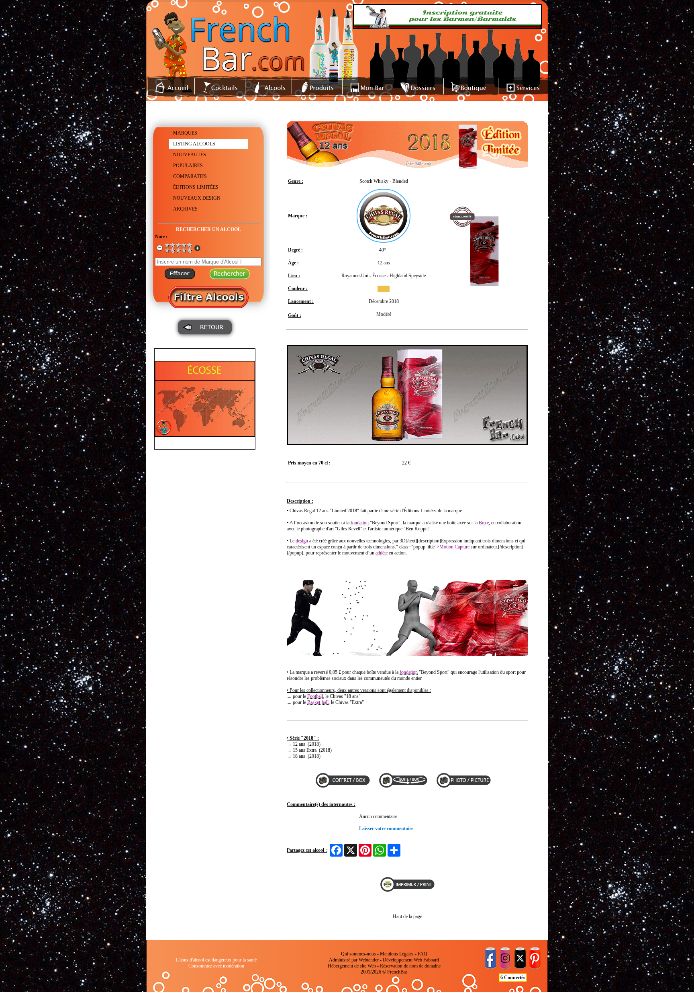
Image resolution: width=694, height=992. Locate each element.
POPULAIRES (188, 165)
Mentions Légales (397, 954)
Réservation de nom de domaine (410, 966)
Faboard (431, 960)
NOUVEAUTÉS (189, 154)
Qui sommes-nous (358, 954)
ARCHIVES (185, 209)
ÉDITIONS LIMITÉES (195, 187)
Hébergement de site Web (352, 966)
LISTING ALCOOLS (194, 144)
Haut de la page (407, 916)
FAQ (422, 954)
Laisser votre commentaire (386, 828)
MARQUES (185, 133)
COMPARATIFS (190, 176)
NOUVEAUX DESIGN (196, 198)
